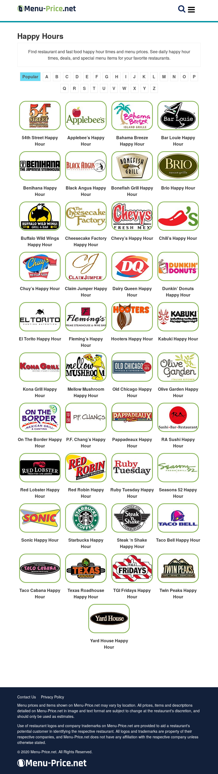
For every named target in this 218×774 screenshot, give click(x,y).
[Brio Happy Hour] (178, 168)
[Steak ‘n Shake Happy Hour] (132, 520)
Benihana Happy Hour (40, 191)
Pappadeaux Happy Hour (132, 442)
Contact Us (26, 696)
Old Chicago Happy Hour (132, 392)
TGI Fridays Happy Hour (132, 593)
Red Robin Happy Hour (86, 493)
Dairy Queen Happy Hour (132, 291)
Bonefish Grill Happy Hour (132, 191)
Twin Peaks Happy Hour (178, 593)
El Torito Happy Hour (40, 339)
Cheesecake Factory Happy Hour (86, 241)
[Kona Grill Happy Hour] (40, 369)
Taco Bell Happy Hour (178, 540)
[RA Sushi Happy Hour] (178, 419)
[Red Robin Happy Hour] (86, 470)
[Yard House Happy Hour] (109, 620)
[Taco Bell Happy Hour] (178, 520)
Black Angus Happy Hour (86, 191)
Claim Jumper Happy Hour (86, 291)
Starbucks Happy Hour (85, 543)
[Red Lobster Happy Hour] (40, 470)
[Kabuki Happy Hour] (178, 319)
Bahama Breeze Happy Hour (132, 140)
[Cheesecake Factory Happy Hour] (86, 218)
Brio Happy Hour (178, 188)
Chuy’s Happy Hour (40, 288)
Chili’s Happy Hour (178, 238)
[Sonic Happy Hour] (40, 520)
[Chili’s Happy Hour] (178, 218)
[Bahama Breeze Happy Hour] (132, 117)
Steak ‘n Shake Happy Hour (132, 543)
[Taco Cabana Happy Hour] (40, 570)
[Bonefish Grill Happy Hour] (132, 168)
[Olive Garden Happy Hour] (178, 369)
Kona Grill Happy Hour (40, 392)
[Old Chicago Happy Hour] (132, 369)
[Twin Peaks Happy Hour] (178, 570)
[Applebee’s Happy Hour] (86, 117)
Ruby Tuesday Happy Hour (132, 493)
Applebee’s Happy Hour (85, 140)
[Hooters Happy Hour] (132, 319)
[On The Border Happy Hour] (40, 419)
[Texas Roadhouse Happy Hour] (86, 570)
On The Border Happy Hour (40, 442)
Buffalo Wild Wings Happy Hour (40, 241)
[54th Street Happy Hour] (40, 117)
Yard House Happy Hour (109, 643)
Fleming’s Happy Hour (86, 342)
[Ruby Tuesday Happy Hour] (132, 470)
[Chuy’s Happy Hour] (40, 268)
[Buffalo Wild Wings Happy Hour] (40, 218)
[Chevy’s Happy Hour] (132, 218)
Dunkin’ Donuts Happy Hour (178, 291)
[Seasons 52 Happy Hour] (178, 470)
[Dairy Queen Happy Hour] (132, 268)
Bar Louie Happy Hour (178, 140)
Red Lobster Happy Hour (40, 493)
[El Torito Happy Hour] (40, 319)
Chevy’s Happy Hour (132, 238)
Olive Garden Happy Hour (178, 392)
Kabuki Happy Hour (178, 339)
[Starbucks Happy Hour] (86, 520)
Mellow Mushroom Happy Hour (86, 392)
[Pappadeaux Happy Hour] (132, 419)
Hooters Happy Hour (132, 339)
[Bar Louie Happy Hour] (178, 117)
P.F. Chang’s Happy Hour (86, 442)
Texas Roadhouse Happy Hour (86, 593)
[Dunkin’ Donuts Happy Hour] (178, 268)
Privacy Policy (52, 696)
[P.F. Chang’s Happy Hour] (86, 419)
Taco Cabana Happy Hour (39, 593)
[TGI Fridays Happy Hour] (132, 570)
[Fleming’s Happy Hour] (86, 319)
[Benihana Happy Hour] (40, 168)
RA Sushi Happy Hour (178, 442)
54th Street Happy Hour (40, 140)
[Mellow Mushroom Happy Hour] (86, 369)
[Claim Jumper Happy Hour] (86, 268)
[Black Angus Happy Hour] (86, 168)
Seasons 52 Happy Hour (178, 493)
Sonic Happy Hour (39, 540)
